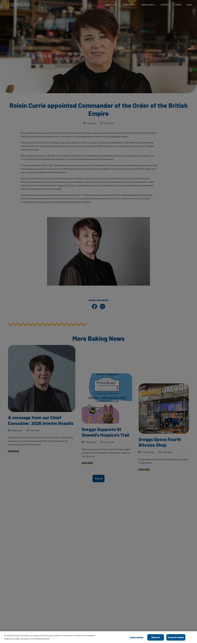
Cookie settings (136, 637)
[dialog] (98, 637)
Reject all (156, 637)
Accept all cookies (176, 637)
